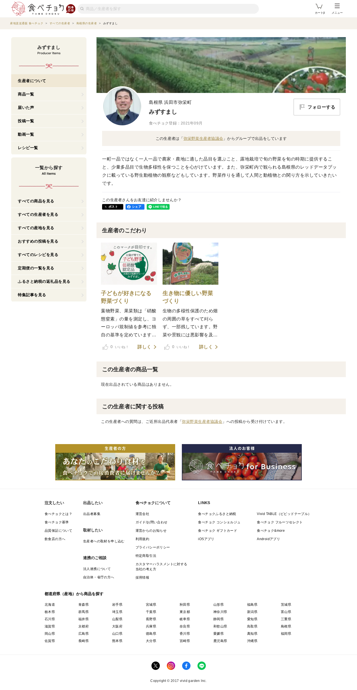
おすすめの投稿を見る (38, 241)
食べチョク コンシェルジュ (219, 522)
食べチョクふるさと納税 (217, 514)
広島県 (83, 634)
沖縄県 (252, 641)
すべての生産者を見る (38, 214)
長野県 (151, 619)
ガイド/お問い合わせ (152, 522)
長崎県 (83, 641)
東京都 (185, 612)
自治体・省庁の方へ (98, 577)
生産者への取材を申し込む (104, 541)
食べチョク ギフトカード (217, 531)
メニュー (337, 12)
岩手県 (117, 605)
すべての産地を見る (36, 228)
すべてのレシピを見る (38, 254)
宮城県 (151, 605)
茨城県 (286, 605)
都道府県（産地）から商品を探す (74, 593)
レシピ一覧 (28, 147)
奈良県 (185, 626)
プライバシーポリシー (153, 547)
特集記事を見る (32, 295)
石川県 (50, 619)
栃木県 (50, 612)
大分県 (151, 641)
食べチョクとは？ (58, 514)
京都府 (83, 626)
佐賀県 (50, 641)
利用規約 (142, 539)
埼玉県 (117, 612)
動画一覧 (26, 134)
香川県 (185, 634)
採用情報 (142, 577)
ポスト (113, 206)
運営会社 (142, 514)
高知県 (252, 634)
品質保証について (58, 531)
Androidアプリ (268, 539)
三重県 (286, 619)
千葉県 (151, 612)
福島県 (252, 605)
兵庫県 (151, 626)
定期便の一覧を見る (36, 268)
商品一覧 (26, 94)
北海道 (50, 605)
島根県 (286, 626)
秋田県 (185, 605)
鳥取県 (252, 626)
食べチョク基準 (57, 522)
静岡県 (218, 619)
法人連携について (97, 569)
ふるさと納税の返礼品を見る (44, 281)
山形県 (218, 605)
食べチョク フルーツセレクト (280, 522)
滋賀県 (50, 626)
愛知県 (252, 619)
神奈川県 (220, 612)
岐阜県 (185, 619)
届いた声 (26, 107)
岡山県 (50, 634)
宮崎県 (185, 641)
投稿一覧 (26, 121)
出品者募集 (91, 514)
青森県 (83, 605)
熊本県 (117, 641)
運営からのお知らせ (151, 531)
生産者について (32, 80)
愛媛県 (218, 634)
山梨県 (117, 619)
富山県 (286, 612)
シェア (136, 206)
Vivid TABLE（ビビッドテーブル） (284, 514)
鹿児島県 (220, 641)
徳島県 (151, 634)
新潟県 (252, 612)
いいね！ (119, 346)
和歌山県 (220, 626)
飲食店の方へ (55, 539)
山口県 (117, 634)
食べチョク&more (271, 531)
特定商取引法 (146, 556)
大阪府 (117, 626)
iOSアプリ (206, 539)
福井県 (83, 619)
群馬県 (83, 612)
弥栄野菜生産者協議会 (203, 138)
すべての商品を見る (36, 201)
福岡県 (286, 634)
